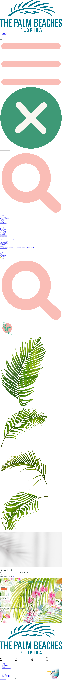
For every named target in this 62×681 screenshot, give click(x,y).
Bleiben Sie (4, 34)
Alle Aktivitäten (3, 214)
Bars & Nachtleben (3, 235)
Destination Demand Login (7, 672)
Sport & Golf (2, 219)
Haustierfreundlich (3, 228)
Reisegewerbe (3, 255)
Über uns (4, 663)
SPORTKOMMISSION (6, 676)
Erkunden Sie (4, 33)
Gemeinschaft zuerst (6, 669)
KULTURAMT (4, 674)
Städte (1, 221)
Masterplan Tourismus (6, 668)
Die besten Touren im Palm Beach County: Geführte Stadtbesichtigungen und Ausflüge (17, 247)
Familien (1, 216)
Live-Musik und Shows (4, 243)
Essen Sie (4, 35)
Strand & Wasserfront (4, 224)
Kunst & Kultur (3, 217)
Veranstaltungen (3, 237)
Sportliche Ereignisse (4, 241)
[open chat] (53, 673)
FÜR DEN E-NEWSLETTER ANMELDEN (7, 661)
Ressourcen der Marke (6, 673)
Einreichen (1, 611)
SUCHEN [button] (4, 588)
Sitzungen (4, 37)
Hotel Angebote (3, 229)
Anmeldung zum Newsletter (5, 252)
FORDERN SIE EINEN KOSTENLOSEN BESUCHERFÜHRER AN (27, 661)
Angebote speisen (3, 236)
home (13, 576)
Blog (1, 253)
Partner (3, 666)
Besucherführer (3, 251)
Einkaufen (2, 220)
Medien (3, 667)
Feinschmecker (3, 232)
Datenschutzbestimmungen (7, 670)
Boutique (2, 226)
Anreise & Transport (4, 250)
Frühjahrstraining (3, 242)
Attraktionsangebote (4, 244)
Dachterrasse (2, 234)
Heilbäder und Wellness (4, 218)
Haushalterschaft (5, 665)
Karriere (3, 664)
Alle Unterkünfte (3, 223)
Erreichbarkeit (3, 249)
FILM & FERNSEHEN (6, 675)
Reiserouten (2, 246)
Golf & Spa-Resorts (3, 225)
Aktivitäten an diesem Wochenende (7, 239)
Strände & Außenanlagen (5, 215)
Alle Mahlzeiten (3, 231)
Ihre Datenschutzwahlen (7, 671)
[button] (31, 94)
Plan (3, 36)
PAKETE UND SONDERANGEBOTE (46, 661)
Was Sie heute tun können (5, 238)
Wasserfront (2, 233)
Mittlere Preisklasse (4, 227)
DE (1, 150)
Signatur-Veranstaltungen (5, 240)
